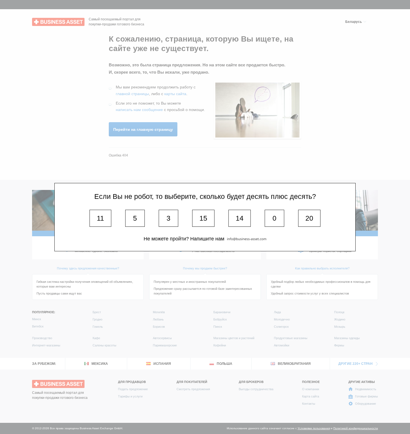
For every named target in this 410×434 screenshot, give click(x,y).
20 (309, 218)
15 (203, 218)
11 (100, 218)
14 (239, 218)
